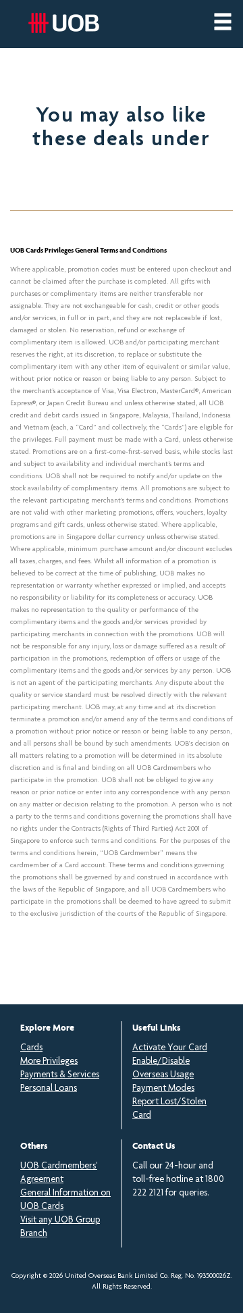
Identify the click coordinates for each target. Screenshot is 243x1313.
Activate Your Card (169, 1048)
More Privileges (49, 1061)
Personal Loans (48, 1088)
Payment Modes (163, 1088)
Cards (31, 1048)
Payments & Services (59, 1075)
